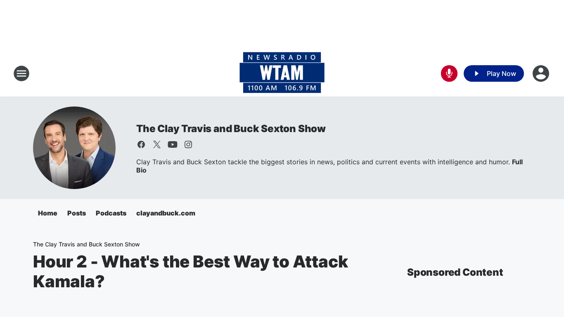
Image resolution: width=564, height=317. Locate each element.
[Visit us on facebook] (141, 144)
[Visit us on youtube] (173, 144)
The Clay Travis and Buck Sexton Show (231, 129)
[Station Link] (282, 73)
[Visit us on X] (157, 144)
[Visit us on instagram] (188, 144)
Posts (76, 213)
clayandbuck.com (165, 213)
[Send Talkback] (449, 73)
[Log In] (542, 73)
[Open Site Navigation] (21, 73)
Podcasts (111, 213)
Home (47, 213)
